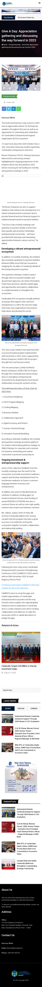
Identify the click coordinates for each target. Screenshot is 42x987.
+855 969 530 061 (13, 953)
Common (33, 708)
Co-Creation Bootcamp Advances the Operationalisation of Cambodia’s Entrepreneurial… (18, 669)
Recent (8, 708)
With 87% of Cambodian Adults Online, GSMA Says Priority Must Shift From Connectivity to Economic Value (27, 849)
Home (5, 45)
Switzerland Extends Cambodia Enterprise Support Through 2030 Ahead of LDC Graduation (27, 718)
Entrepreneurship (15, 45)
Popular (21, 708)
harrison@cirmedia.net (15, 948)
